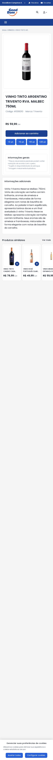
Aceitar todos (14, 755)
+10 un (32, 142)
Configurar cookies (36, 755)
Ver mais (46, 240)
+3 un (10, 142)
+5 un (21, 142)
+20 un (42, 142)
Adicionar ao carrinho (26, 133)
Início (4, 30)
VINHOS (11, 30)
